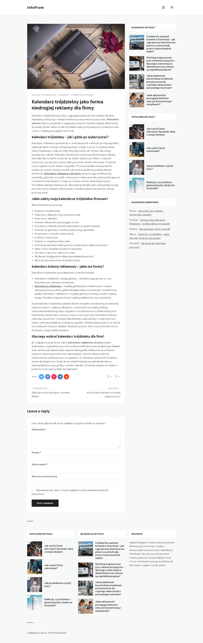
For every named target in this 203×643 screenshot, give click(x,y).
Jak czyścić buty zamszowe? (155, 149)
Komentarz (39, 429)
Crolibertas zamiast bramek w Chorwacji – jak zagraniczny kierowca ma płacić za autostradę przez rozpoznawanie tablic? (160, 44)
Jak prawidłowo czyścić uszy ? (159, 167)
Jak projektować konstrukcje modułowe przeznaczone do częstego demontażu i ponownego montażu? (159, 82)
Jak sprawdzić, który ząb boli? (155, 229)
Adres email (40, 464)
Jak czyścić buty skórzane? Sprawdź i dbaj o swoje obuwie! (160, 131)
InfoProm (35, 7)
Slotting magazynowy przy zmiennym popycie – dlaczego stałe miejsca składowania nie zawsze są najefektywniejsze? (161, 63)
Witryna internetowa (44, 476)
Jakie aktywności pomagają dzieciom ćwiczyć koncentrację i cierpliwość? (159, 100)
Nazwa (36, 452)
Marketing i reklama (83, 95)
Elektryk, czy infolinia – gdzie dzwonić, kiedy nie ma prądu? (160, 185)
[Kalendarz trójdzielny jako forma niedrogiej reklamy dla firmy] (31, 80)
